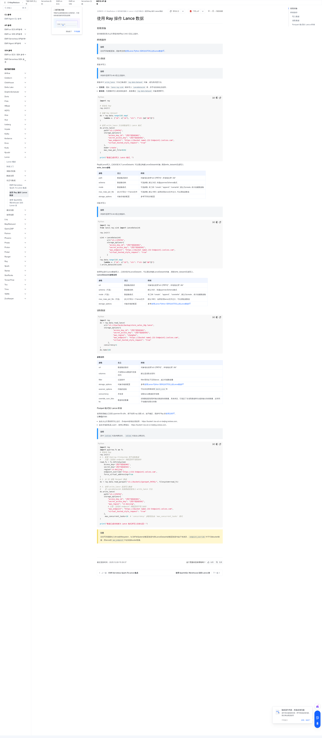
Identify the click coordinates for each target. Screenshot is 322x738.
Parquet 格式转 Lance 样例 (303, 24)
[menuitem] (16, 19)
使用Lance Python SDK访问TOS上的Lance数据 (144, 51)
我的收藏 (219, 11)
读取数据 (295, 20)
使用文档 (169, 413)
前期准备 (293, 8)
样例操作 (293, 12)
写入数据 (295, 16)
